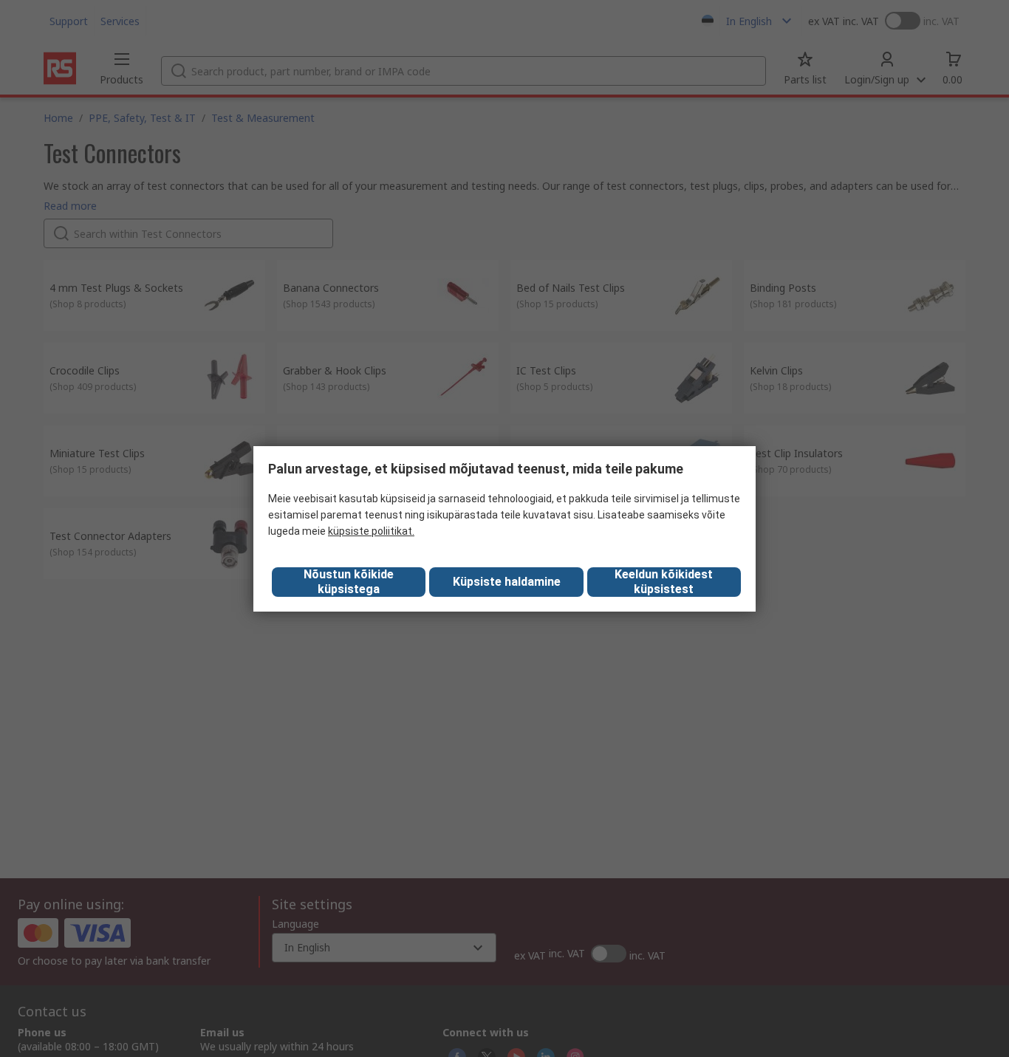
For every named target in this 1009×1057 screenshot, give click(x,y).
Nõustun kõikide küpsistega (349, 581)
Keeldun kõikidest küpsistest (664, 581)
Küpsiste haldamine (507, 582)
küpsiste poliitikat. (371, 531)
